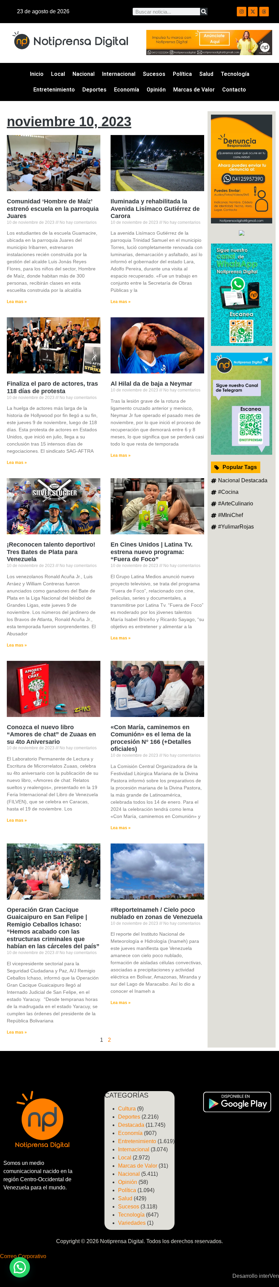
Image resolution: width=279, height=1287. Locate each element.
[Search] (204, 11)
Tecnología (235, 74)
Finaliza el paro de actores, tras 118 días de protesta (52, 387)
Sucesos (154, 74)
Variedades (132, 1223)
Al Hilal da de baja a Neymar (151, 383)
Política (182, 74)
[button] (20, 1267)
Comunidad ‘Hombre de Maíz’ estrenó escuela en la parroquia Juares (53, 208)
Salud (206, 74)
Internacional (118, 74)
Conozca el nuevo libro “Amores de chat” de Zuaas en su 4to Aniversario (51, 734)
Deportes (94, 89)
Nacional (83, 74)
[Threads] (264, 11)
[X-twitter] (253, 11)
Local (58, 74)
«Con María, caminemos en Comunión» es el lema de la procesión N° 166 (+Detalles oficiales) (151, 738)
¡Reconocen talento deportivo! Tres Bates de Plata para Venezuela (51, 552)
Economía (126, 89)
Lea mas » (17, 301)
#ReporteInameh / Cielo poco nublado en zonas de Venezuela (156, 913)
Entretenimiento (54, 89)
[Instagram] (241, 11)
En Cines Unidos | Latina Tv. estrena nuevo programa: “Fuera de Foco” (152, 552)
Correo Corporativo (23, 1256)
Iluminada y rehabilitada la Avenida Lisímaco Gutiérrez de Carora (155, 208)
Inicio (37, 74)
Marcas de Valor (194, 89)
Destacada (131, 1125)
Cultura (127, 1109)
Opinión (156, 89)
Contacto (234, 89)
